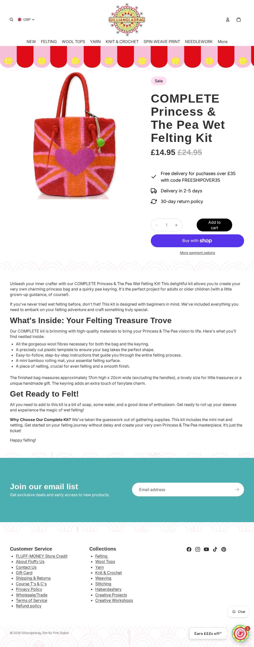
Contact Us (26, 567)
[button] (240, 633)
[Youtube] (206, 549)
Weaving (103, 578)
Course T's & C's (31, 583)
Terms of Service (31, 600)
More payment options (197, 253)
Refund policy (28, 605)
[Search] (11, 19)
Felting (101, 556)
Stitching (103, 583)
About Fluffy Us (30, 561)
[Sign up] (237, 489)
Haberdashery (108, 589)
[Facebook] (189, 549)
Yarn (99, 567)
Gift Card (24, 572)
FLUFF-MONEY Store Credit (41, 556)
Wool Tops (105, 561)
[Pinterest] (224, 549)
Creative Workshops (114, 600)
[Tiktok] (215, 549)
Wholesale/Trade (31, 594)
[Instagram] (198, 549)
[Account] (227, 19)
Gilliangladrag (31, 633)
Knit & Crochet (108, 572)
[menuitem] (222, 41)
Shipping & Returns (33, 578)
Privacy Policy (29, 589)
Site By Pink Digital (55, 633)
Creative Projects (111, 594)
